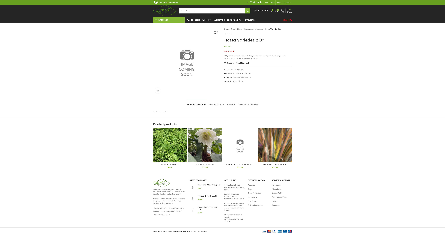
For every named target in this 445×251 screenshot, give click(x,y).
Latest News (252, 201)
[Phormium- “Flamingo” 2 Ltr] (275, 145)
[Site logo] (165, 11)
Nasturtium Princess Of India (207, 208)
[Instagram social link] (254, 2)
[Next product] (231, 34)
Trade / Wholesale (254, 193)
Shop (233, 29)
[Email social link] (236, 81)
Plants (239, 29)
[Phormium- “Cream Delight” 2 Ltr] (240, 145)
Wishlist (275, 201)
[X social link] (251, 2)
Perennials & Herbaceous (253, 29)
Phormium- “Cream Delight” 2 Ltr (240, 164)
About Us (251, 185)
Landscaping (252, 197)
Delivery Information (255, 205)
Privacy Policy (277, 189)
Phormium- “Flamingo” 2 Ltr (275, 164)
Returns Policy (277, 193)
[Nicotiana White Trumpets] (192, 187)
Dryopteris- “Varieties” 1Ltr (170, 164)
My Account (276, 185)
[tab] (196, 103)
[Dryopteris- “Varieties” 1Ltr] (170, 145)
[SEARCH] (247, 10)
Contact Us (276, 205)
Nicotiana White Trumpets (209, 185)
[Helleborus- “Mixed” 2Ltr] (205, 145)
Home (226, 29)
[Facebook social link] (247, 2)
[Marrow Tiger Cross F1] (192, 199)
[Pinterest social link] (239, 81)
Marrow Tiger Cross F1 (207, 196)
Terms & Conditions (279, 197)
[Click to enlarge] (158, 91)
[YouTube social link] (257, 2)
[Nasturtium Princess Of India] (192, 210)
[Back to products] (228, 34)
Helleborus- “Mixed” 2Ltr (205, 164)
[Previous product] (225, 34)
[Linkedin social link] (261, 2)
